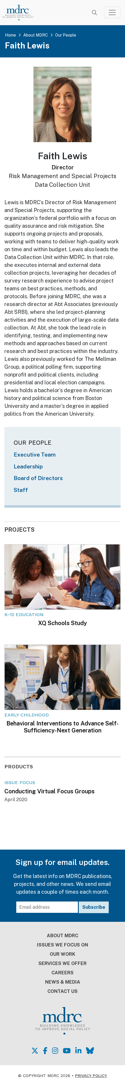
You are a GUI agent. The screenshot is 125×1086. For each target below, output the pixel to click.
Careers (62, 972)
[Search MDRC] (94, 12)
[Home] (21, 12)
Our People (65, 35)
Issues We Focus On (62, 945)
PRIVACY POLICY (91, 1075)
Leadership (28, 466)
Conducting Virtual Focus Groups (49, 791)
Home (10, 35)
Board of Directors (38, 478)
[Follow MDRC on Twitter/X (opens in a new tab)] (34, 1051)
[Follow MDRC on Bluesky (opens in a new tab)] (90, 1051)
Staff (21, 490)
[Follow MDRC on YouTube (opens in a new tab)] (67, 1051)
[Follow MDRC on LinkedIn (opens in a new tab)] (78, 1051)
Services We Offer (62, 963)
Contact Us (62, 991)
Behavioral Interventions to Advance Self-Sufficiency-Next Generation (62, 727)
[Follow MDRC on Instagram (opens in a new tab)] (55, 1051)
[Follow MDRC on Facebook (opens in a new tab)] (45, 1051)
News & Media (62, 982)
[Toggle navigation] (112, 12)
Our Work (62, 954)
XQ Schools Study (62, 623)
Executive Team (35, 454)
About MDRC (35, 35)
